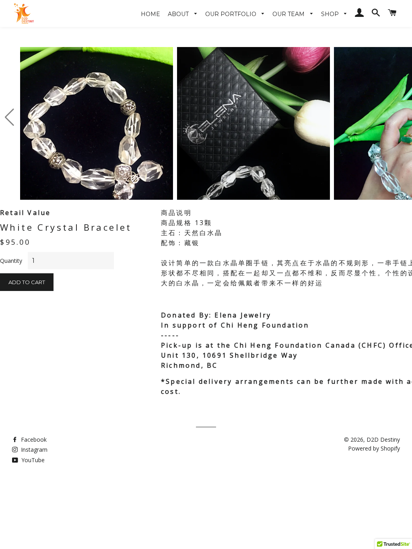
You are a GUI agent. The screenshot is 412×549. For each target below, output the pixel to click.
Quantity (11, 260)
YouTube (32, 460)
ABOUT (179, 14)
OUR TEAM (289, 14)
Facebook (33, 439)
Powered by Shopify (374, 448)
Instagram (33, 449)
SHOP (330, 14)
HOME (150, 14)
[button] (9, 117)
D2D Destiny (383, 439)
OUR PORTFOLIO (231, 14)
